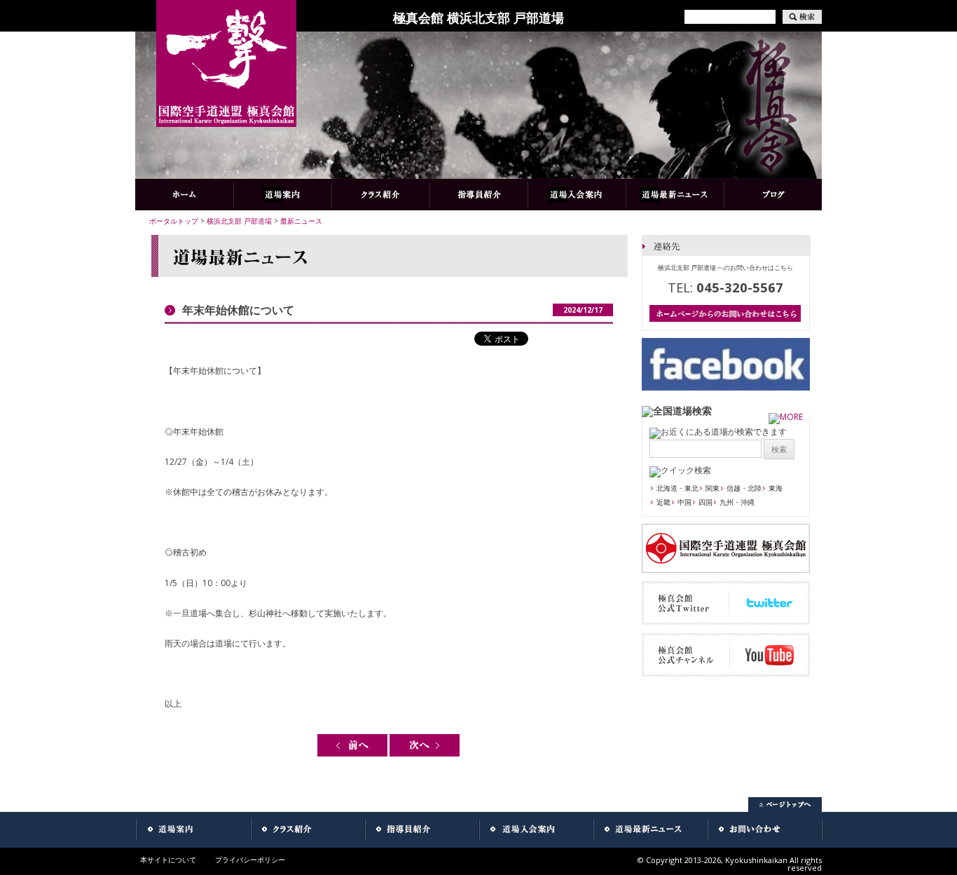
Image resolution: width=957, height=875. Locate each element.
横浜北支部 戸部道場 (239, 221)
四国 (705, 502)
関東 (712, 488)
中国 (684, 502)
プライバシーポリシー (250, 859)
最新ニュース (301, 221)
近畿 (663, 502)
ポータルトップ (173, 221)
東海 (776, 488)
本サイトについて (168, 859)
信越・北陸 (744, 488)
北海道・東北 (677, 488)
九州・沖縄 (737, 502)
